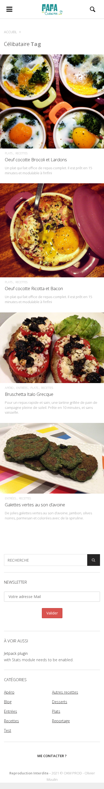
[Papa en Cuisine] (52, 9)
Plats (9, 153)
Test (7, 730)
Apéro (9, 387)
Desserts (59, 701)
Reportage (61, 720)
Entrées (21, 387)
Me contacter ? (52, 755)
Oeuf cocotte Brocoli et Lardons (36, 159)
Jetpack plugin (16, 653)
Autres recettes (65, 692)
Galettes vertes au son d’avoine (35, 505)
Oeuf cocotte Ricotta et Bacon (34, 288)
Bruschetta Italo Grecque (29, 394)
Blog (7, 701)
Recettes (21, 153)
